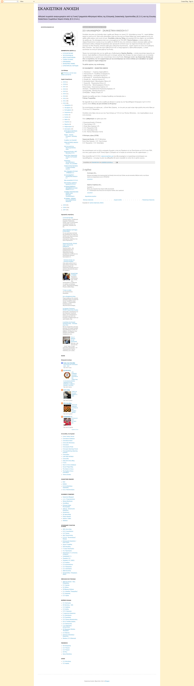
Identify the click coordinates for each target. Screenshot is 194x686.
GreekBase (66, 503)
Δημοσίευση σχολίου (90, 196)
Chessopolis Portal (68, 447)
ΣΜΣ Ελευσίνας (67, 570)
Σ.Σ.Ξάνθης (66, 609)
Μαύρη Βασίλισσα (67, 501)
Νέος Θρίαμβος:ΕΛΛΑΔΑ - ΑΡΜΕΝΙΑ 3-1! (71, 172)
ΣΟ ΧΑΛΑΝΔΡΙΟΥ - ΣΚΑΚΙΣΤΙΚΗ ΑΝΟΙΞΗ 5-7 (70, 176)
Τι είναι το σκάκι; (67, 290)
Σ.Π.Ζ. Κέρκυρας (67, 611)
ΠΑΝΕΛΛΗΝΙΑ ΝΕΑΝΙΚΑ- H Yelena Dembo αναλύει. (71, 167)
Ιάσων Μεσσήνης (67, 654)
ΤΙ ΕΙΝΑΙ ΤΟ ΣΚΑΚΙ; (68, 59)
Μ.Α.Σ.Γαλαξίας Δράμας (69, 621)
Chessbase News (67, 440)
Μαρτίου (66, 124)
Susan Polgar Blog (68, 467)
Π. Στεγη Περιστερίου (68, 548)
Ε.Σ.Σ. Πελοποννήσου (68, 489)
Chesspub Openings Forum (70, 449)
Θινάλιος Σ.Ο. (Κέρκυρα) (69, 638)
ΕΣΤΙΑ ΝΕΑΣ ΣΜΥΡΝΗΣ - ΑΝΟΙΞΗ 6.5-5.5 (71, 131)
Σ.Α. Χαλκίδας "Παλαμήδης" (70, 591)
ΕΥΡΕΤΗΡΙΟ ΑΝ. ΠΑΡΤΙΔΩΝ (70, 65)
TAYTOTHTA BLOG (68, 55)
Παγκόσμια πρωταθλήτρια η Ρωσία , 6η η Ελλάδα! (70, 162)
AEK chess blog (67, 529)
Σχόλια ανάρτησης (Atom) (96, 203)
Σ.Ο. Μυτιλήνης (67, 661)
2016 (64, 89)
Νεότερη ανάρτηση (88, 200)
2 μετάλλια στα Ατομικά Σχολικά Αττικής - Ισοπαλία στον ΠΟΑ (70, 323)
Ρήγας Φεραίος (67, 516)
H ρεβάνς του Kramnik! (70, 140)
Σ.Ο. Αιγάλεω (66, 562)
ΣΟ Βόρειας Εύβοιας (68, 589)
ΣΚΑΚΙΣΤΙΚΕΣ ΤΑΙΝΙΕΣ (69, 63)
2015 (64, 91)
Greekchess (66, 512)
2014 (64, 93)
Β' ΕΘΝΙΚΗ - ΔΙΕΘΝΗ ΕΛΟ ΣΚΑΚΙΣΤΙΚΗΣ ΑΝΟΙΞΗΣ (70, 200)
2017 (64, 86)
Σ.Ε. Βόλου (66, 587)
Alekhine (65, 520)
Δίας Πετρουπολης (68, 535)
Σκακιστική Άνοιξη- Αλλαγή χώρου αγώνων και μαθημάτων (70, 245)
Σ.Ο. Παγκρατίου (67, 566)
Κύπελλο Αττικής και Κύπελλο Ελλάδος (69, 260)
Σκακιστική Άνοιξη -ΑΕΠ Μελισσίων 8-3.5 (70, 152)
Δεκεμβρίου (67, 105)
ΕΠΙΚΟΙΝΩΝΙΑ (67, 61)
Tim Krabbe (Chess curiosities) (68, 471)
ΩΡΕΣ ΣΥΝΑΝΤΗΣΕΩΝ (69, 57)
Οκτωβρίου (67, 107)
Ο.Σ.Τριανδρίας (67, 617)
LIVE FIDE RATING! (68, 456)
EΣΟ (64, 482)
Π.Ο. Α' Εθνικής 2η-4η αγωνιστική (74, 339)
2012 (64, 98)
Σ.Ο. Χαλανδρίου (67, 568)
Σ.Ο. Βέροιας (66, 632)
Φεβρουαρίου (68, 126)
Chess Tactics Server (68, 436)
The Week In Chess (68, 469)
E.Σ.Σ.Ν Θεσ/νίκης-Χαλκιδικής (68, 486)
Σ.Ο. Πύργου (66, 650)
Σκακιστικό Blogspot (68, 497)
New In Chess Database (69, 465)
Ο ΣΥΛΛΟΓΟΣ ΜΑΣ (68, 53)
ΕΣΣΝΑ (65, 484)
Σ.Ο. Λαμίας (66, 595)
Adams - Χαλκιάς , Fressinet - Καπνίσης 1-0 (70, 136)
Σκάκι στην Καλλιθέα (69, 363)
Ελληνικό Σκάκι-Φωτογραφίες (67, 506)
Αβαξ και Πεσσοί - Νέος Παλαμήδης (69, 582)
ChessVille (66, 458)
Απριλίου (67, 122)
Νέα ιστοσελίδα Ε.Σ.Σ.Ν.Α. (71, 180)
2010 (64, 103)
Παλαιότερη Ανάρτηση (148, 200)
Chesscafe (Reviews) (68, 443)
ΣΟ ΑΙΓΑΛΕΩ (67, 370)
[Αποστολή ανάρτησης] (116, 162)
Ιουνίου (66, 117)
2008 (64, 207)
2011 (64, 101)
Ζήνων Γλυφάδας (67, 544)
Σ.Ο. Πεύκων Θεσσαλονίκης (70, 619)
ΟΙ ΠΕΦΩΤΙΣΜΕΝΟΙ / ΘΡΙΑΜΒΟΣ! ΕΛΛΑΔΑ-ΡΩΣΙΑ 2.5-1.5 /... (71, 188)
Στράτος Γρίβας (67, 518)
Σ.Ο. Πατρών (66, 648)
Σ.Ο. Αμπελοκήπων (68, 564)
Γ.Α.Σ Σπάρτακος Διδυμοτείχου (67, 626)
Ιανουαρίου (67, 129)
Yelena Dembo (67, 474)
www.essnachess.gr (107, 156)
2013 (64, 96)
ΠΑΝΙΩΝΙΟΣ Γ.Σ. (67, 416)
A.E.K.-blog (66, 390)
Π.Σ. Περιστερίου (67, 550)
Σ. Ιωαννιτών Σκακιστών (69, 613)
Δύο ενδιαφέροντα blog (69, 296)
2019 (64, 82)
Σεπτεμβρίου (68, 110)
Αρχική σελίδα (118, 200)
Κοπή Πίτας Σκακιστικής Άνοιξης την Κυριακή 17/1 (70, 157)
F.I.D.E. (65, 462)
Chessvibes (66, 454)
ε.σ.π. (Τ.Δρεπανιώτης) (69, 499)
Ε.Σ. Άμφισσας (66, 593)
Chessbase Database (69, 438)
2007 (64, 210)
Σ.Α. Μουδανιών (67, 615)
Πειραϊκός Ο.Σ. (67, 558)
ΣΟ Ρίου (65, 652)
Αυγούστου (67, 112)
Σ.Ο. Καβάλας (66, 607)
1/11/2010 (90, 179)
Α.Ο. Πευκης (66, 533)
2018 (64, 84)
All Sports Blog (67, 514)
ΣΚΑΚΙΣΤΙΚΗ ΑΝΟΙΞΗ (58, 8)
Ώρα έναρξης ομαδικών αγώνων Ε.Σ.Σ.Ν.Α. (70, 183)
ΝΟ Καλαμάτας (67, 645)
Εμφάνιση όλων (75, 429)
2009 (64, 205)
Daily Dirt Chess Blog (68, 460)
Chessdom (66, 445)
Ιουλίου (66, 114)
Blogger (107, 681)
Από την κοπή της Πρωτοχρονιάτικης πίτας (70, 148)
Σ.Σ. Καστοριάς (67, 603)
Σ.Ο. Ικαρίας (66, 663)
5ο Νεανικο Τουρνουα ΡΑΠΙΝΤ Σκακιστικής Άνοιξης (70, 309)
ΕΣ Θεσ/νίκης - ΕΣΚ (68, 605)
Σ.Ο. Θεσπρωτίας (67, 623)
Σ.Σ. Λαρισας (66, 585)
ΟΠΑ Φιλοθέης (67, 403)
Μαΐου (66, 119)
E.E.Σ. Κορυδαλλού (68, 531)
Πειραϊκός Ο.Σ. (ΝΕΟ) (68, 560)
